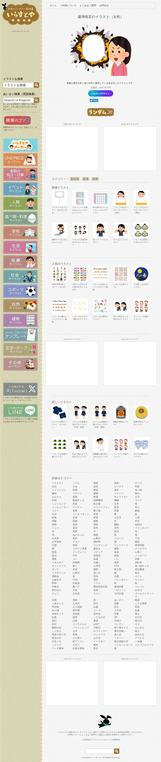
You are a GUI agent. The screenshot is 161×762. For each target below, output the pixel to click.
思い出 (96, 572)
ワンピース (99, 634)
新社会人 (56, 590)
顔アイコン (78, 641)
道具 (95, 486)
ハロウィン (120, 590)
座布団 (74, 179)
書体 (95, 644)
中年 (75, 555)
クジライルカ (80, 624)
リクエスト (58, 483)
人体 (137, 517)
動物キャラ (78, 500)
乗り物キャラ (121, 627)
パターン (119, 638)
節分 (54, 624)
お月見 (96, 638)
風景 (75, 531)
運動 (95, 521)
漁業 (75, 600)
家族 (75, 496)
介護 (54, 545)
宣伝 (95, 648)
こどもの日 (99, 617)
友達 (95, 514)
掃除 (95, 524)
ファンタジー (142, 528)
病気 (116, 483)
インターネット (81, 514)
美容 (75, 528)
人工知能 (77, 606)
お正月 (117, 517)
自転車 (138, 562)
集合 (137, 572)
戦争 (95, 179)
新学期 (76, 610)
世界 (116, 528)
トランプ (56, 644)
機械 (116, 500)
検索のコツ (28, 127)
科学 (137, 521)
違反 (116, 490)
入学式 (117, 610)
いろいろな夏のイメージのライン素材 (59, 319)
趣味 (54, 493)
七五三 (76, 644)
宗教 (137, 559)
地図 (116, 603)
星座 (75, 634)
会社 (54, 486)
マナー (55, 510)
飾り (75, 566)
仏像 (95, 606)
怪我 (54, 552)
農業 (116, 562)
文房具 (55, 538)
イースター (99, 641)
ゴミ (75, 559)
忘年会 (96, 613)
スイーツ (119, 493)
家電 (95, 496)
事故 (95, 490)
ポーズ (138, 483)
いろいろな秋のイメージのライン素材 (100, 287)
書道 (95, 620)
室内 (95, 576)
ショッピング (59, 503)
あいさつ (119, 600)
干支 (137, 538)
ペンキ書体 (58, 648)
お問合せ (104, 5)
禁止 (137, 613)
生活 (54, 514)
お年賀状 (56, 541)
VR (115, 617)
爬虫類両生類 (100, 586)
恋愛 (75, 521)
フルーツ (119, 538)
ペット (55, 528)
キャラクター (121, 496)
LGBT (96, 624)
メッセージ (141, 555)
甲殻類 (55, 606)
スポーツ (77, 493)
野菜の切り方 (59, 634)
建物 (95, 493)
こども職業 (141, 603)
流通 (116, 576)
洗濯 (95, 590)
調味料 (96, 541)
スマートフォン (101, 507)
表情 (54, 524)
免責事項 (116, 740)
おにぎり (139, 627)
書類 (116, 548)
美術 (75, 524)
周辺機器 (139, 569)
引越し (96, 562)
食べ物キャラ (142, 566)
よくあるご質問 (88, 5)
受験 (54, 521)
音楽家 (76, 613)
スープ (96, 610)
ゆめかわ (139, 634)
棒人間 (117, 569)
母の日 (138, 620)
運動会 (55, 576)
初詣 (137, 606)
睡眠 (116, 524)
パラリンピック (81, 627)
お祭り (138, 552)
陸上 (137, 631)
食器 (116, 552)
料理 (54, 500)
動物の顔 (56, 627)
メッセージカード (123, 644)
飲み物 (96, 503)
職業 (95, 483)
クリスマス (141, 548)
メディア (98, 552)
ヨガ (137, 624)
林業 (75, 617)
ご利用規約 (86, 740)
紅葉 (54, 617)
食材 (75, 538)
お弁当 (138, 590)
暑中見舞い (120, 631)
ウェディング (100, 545)
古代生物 (119, 593)
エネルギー (58, 562)
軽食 (54, 517)
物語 (137, 541)
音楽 (75, 503)
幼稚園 (76, 562)
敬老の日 (56, 638)
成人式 (117, 634)
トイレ (96, 583)
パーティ (77, 507)
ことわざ (56, 631)
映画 (116, 555)
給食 (137, 610)
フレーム (139, 586)
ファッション (59, 490)
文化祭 (76, 593)
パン (116, 559)
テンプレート (80, 552)
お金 (75, 486)
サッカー (139, 579)
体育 (75, 569)
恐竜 (116, 613)
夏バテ (76, 586)
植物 (95, 534)
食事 (75, 510)
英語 (95, 579)
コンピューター (60, 507)
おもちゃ (56, 496)
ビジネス (119, 486)
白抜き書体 (78, 648)
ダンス (55, 569)
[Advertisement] (20, 53)
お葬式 (76, 572)
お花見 (76, 603)
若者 (86, 179)
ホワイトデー (100, 631)
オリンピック (59, 566)
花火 (116, 606)
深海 (54, 600)
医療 (75, 490)
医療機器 (98, 500)
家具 (116, 507)
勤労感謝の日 (121, 641)
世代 (95, 603)
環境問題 (139, 545)
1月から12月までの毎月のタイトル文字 (79, 287)
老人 (137, 507)
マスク (76, 541)
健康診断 (119, 586)
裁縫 (137, 600)
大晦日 (96, 627)
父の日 (138, 617)
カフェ (138, 576)
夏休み (96, 548)
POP (116, 566)
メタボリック (59, 572)
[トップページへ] (20, 25)
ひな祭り (77, 638)
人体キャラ (58, 603)
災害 (75, 517)
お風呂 (96, 538)
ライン (96, 593)
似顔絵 (138, 524)
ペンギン (119, 624)
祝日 (54, 620)
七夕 (75, 631)
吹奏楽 (76, 583)
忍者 (75, 620)
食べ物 (138, 490)
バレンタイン (121, 579)
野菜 (95, 517)
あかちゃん (78, 534)
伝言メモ (56, 641)
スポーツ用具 (80, 548)
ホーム (53, 5)
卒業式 (55, 586)
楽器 (95, 559)
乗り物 (96, 510)
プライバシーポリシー (101, 740)
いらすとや (97, 758)
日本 (116, 503)
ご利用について (68, 5)
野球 (54, 583)
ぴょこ (55, 593)
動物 (137, 510)
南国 (75, 545)
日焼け (117, 620)
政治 (54, 555)
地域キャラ (58, 613)
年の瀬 (55, 610)
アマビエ (139, 638)
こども (76, 483)
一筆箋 (138, 641)
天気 (75, 590)
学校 (137, 486)
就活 (116, 531)
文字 (137, 496)
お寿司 (96, 566)
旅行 (137, 493)
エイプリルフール (144, 644)
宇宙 (75, 579)
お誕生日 (56, 579)
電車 (54, 559)
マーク (138, 500)
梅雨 (95, 569)
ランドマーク (121, 545)
